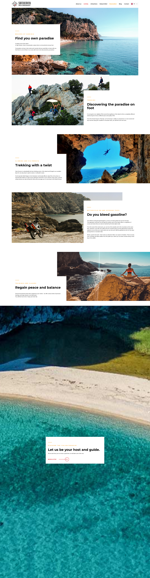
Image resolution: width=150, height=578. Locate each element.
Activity (86, 4)
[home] (21, 4)
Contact (126, 4)
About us (78, 4)
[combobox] (134, 3)
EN (134, 3)
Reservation (113, 4)
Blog (120, 4)
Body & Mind (103, 4)
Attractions (94, 4)
